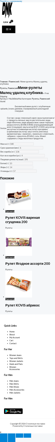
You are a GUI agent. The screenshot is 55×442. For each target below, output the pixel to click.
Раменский (14, 81)
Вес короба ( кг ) (7, 152)
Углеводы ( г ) (6, 171)
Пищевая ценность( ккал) (11, 159)
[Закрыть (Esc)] (27, 435)
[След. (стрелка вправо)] (11, 440)
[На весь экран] (11, 435)
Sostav (3, 128)
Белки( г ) (4, 163)
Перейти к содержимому (11, 1)
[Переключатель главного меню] (8, 29)
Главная (3, 81)
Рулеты (3, 88)
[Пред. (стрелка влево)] (3, 440)
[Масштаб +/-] (3, 435)
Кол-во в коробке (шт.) (10, 155)
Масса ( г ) (4, 144)
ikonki (2, 101)
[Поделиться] (19, 435)
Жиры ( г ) (4, 167)
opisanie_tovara (7, 109)
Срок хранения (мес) (9, 148)
